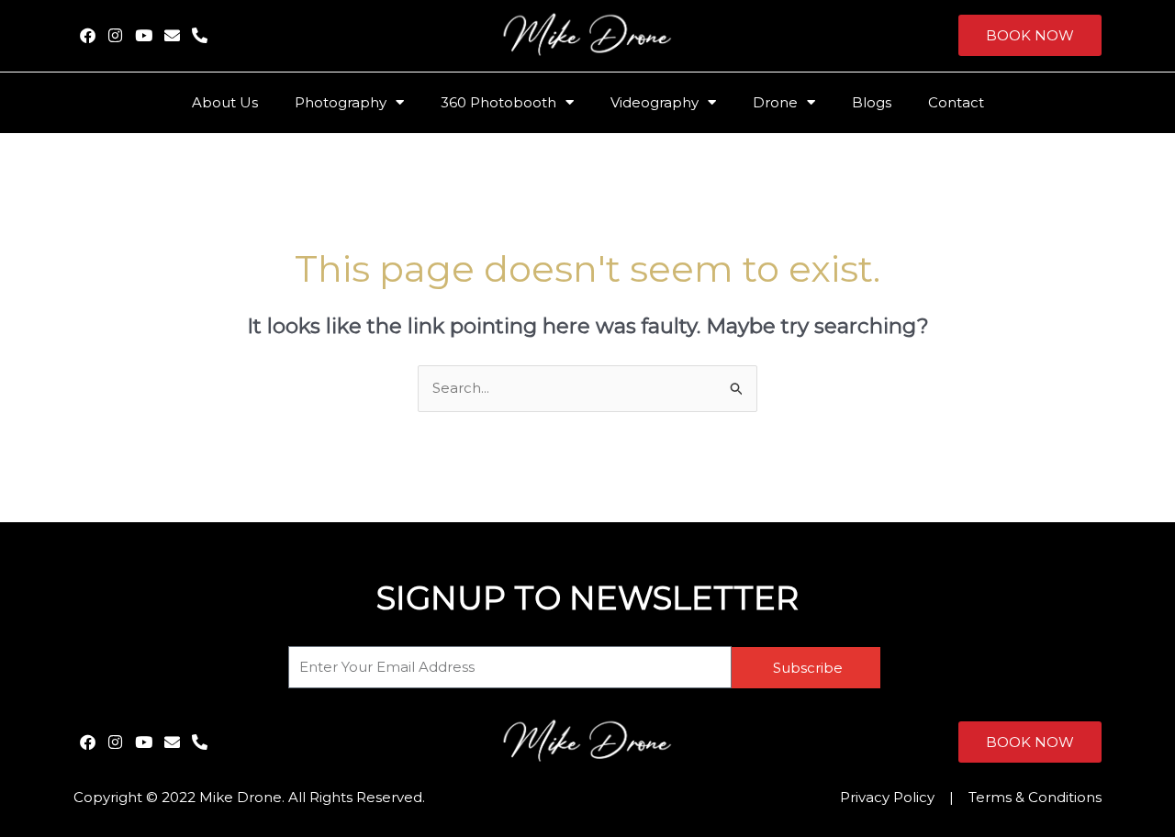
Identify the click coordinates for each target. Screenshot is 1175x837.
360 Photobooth (498, 102)
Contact (956, 102)
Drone (775, 102)
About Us (225, 102)
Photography (340, 102)
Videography (654, 102)
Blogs (871, 102)
